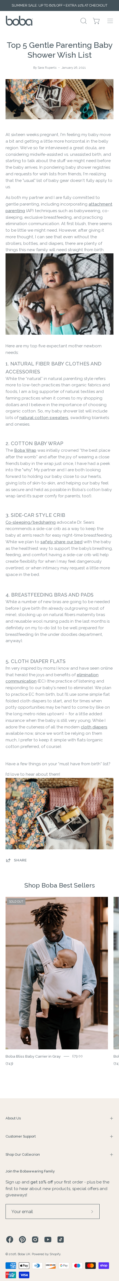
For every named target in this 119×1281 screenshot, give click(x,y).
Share (20, 860)
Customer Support (21, 1136)
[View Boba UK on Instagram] (35, 1239)
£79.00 (77, 1056)
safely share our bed (61, 541)
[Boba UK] (19, 20)
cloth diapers (94, 727)
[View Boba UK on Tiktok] (60, 1239)
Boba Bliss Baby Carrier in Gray (33, 1056)
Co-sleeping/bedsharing (31, 522)
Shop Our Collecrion (23, 1154)
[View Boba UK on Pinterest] (22, 1239)
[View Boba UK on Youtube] (48, 1239)
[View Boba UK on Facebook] (10, 1239)
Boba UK (24, 1254)
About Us (13, 1118)
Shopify (55, 1254)
